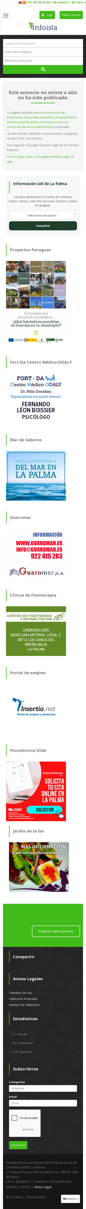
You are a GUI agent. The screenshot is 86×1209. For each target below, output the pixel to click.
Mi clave (78, 2)
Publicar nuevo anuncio (56, 931)
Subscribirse (18, 1145)
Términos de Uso (20, 993)
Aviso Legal (42, 1187)
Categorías (17, 1082)
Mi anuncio (61, 2)
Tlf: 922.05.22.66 (38, 2)
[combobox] (43, 52)
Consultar (43, 226)
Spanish (71, 1198)
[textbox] (20, 52)
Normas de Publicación (24, 1005)
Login (49, 15)
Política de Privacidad (23, 999)
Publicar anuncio (71, 15)
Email (13, 1097)
